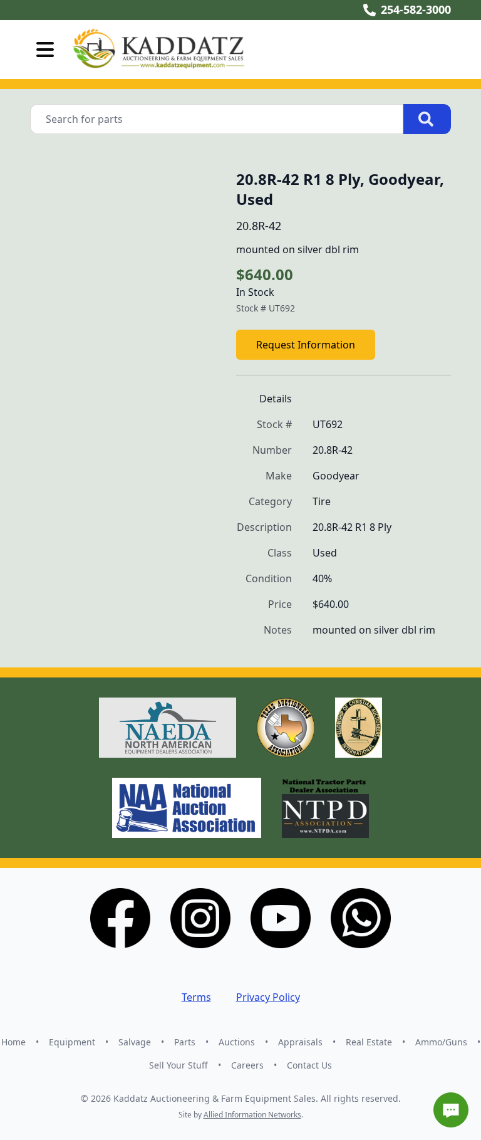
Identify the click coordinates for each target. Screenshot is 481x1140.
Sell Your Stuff (178, 1065)
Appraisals (300, 1042)
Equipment (72, 1042)
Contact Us (309, 1065)
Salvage (134, 1042)
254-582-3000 (416, 9)
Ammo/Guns (441, 1042)
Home (13, 1042)
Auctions (237, 1042)
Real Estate (369, 1042)
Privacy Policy (268, 997)
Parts (184, 1042)
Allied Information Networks (252, 1114)
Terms (196, 997)
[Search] (427, 119)
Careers (247, 1065)
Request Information (305, 345)
